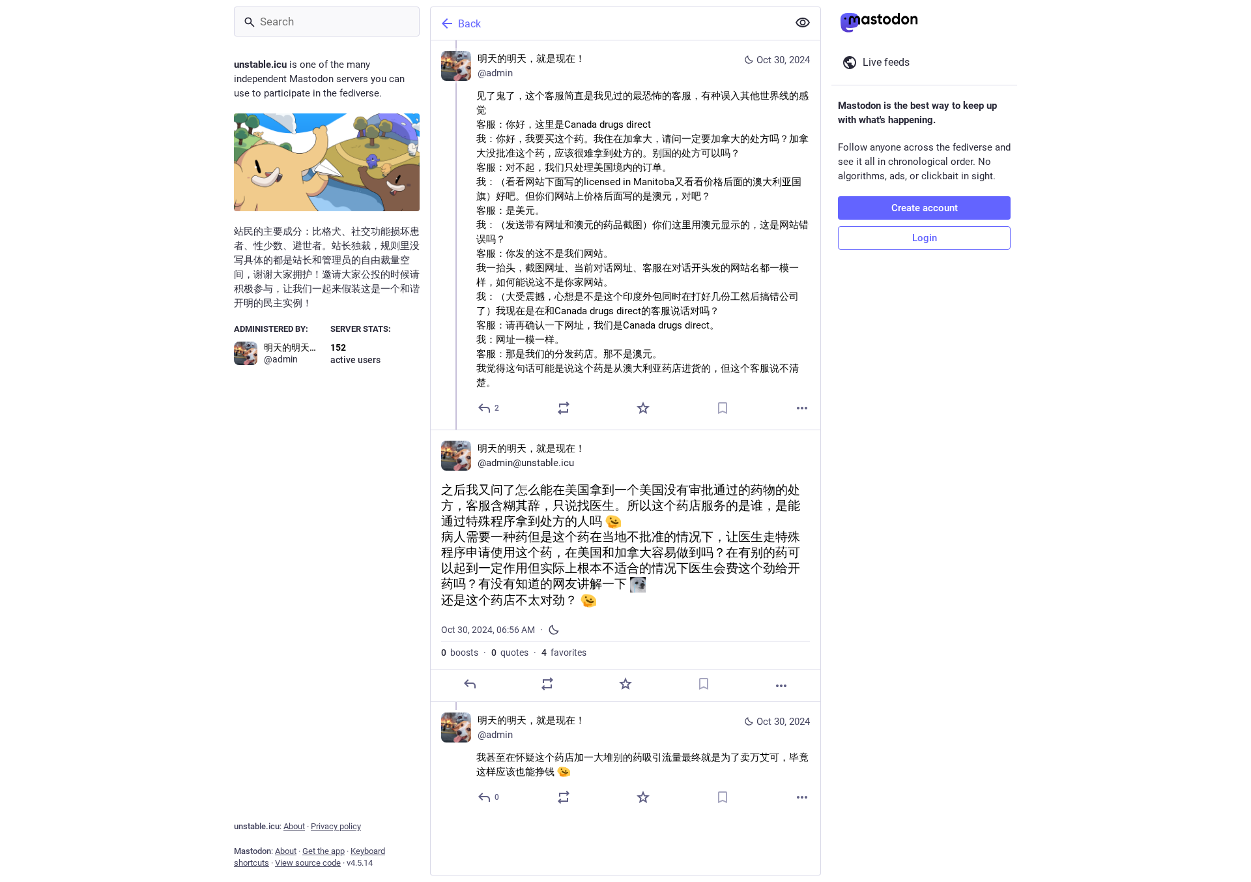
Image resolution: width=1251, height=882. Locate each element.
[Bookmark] (722, 408)
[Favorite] (643, 408)
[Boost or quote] (563, 408)
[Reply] (470, 684)
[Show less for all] (802, 22)
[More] (802, 408)
